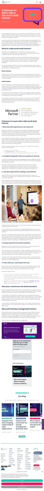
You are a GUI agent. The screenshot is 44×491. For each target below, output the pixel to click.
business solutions (31, 92)
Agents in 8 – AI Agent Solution (20, 460)
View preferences (22, 487)
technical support (25, 230)
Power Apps (37, 299)
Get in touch (17, 304)
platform (9, 35)
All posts (22, 436)
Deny (22, 483)
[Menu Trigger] (40, 2)
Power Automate (5, 300)
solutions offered (10, 151)
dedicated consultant (29, 282)
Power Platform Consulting (27, 456)
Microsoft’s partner (28, 44)
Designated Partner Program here (19, 320)
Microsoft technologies (20, 159)
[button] (42, 471)
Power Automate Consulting (27, 462)
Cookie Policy (18, 489)
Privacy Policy (24, 489)
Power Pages (12, 464)
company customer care (8, 88)
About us (3, 454)
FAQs (2, 462)
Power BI (32, 299)
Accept (22, 480)
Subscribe (15, 355)
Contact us (3, 460)
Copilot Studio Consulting (27, 450)
